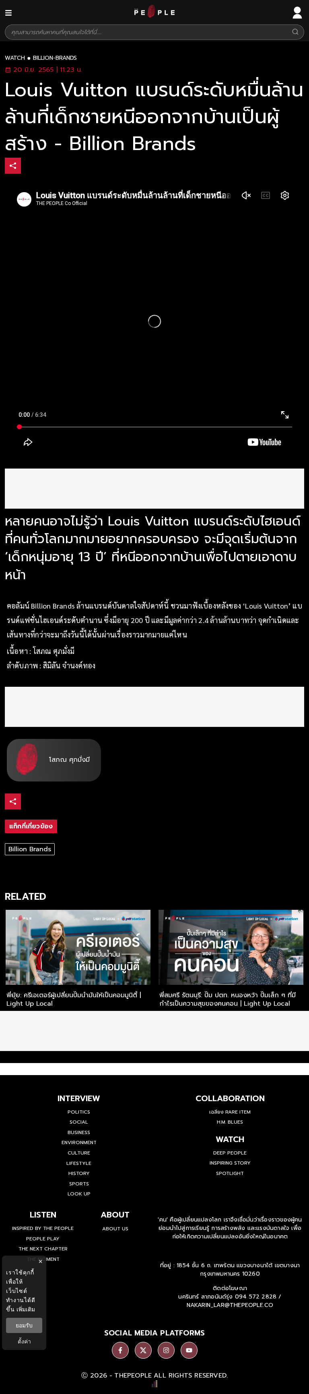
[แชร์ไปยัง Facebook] (30, 167)
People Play (43, 1238)
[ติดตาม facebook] (120, 1350)
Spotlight (230, 1173)
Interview (79, 1098)
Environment (79, 1142)
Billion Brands (29, 849)
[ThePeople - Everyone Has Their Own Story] (154, 15)
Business (79, 1132)
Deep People (230, 1153)
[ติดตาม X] (143, 1350)
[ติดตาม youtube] (189, 1350)
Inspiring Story (230, 1163)
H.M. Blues (230, 1122)
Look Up (79, 1193)
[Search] (295, 32)
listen (43, 1215)
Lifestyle (78, 1163)
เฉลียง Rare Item (230, 1112)
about (115, 1215)
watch (15, 58)
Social (79, 1122)
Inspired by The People (43, 1228)
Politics (79, 1112)
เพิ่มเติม (25, 1309)
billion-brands (55, 58)
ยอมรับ (24, 1325)
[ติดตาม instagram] (166, 1350)
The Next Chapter (43, 1248)
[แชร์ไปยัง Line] (64, 167)
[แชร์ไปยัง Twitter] (47, 165)
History (79, 1173)
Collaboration (230, 1098)
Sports (79, 1183)
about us (115, 1228)
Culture (79, 1153)
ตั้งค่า (24, 1341)
